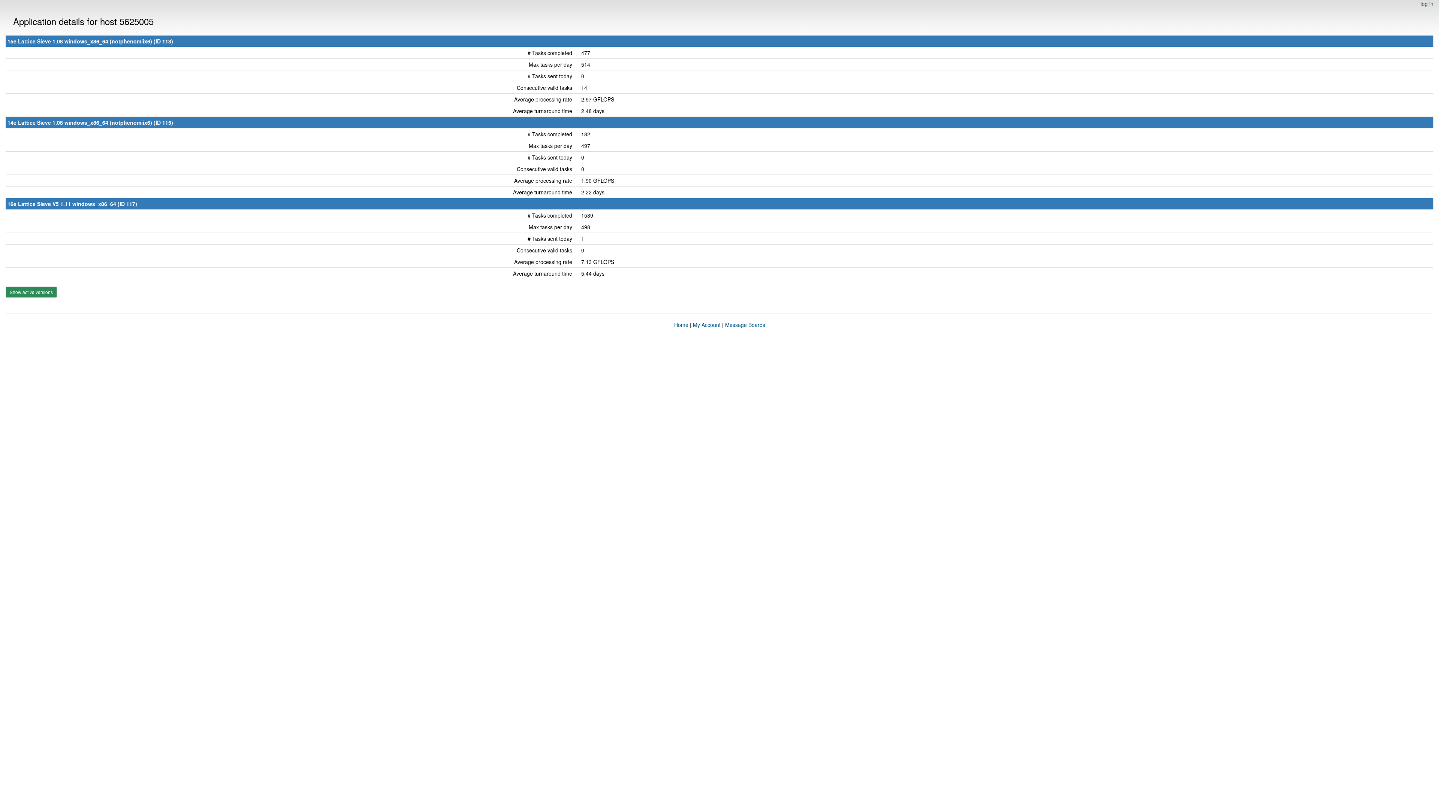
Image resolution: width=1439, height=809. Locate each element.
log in (1427, 3)
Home (681, 324)
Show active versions (31, 292)
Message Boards (745, 324)
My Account (707, 324)
